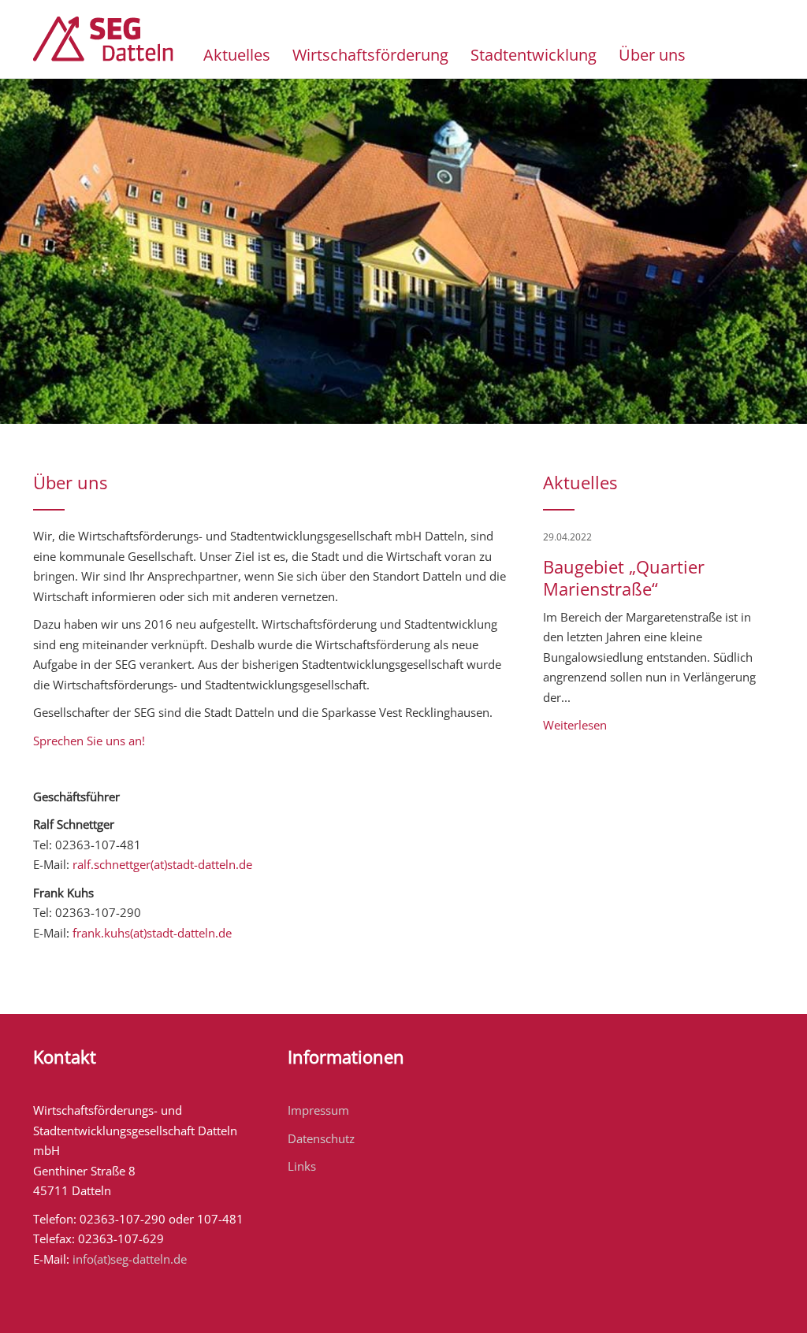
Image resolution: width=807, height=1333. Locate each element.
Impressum (318, 1110)
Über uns (652, 54)
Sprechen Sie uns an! (89, 740)
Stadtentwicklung (533, 54)
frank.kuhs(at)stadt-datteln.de (152, 933)
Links (302, 1166)
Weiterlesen (575, 725)
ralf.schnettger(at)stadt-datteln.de (162, 864)
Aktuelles (236, 54)
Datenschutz (321, 1138)
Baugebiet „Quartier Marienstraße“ (624, 577)
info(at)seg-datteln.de (130, 1259)
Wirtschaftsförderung (370, 54)
